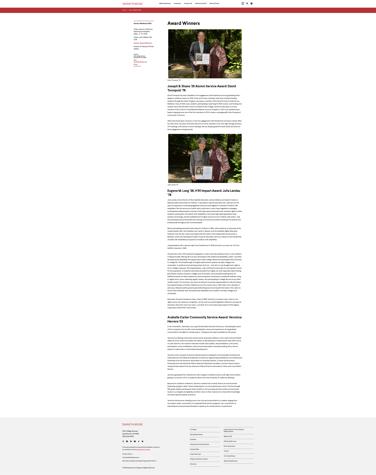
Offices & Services (230, 441)
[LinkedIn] (130, 442)
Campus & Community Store (199, 444)
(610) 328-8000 (128, 436)
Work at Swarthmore (230, 461)
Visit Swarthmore (229, 456)
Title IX (226, 451)
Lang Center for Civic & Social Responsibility (234, 430)
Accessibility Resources (130, 457)
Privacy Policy (127, 454)
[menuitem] (165, 4)
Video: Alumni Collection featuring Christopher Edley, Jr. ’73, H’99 (143, 31)
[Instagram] (123, 442)
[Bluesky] (142, 442)
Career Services (195, 454)
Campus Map (194, 449)
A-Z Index (193, 429)
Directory (193, 464)
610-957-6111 (137, 66)
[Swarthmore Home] (132, 424)
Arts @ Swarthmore (196, 434)
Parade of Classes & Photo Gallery (144, 48)
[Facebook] (127, 442)
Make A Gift (228, 436)
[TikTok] (138, 442)
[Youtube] (134, 442)
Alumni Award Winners (143, 43)
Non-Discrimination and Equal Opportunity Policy (139, 461)
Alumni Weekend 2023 (142, 23)
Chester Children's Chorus (199, 459)
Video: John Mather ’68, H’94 (143, 38)
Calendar (193, 439)
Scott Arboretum (229, 446)
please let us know (144, 449)
